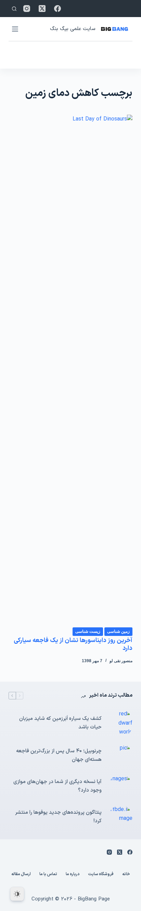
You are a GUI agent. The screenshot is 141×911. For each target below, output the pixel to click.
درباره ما (72, 874)
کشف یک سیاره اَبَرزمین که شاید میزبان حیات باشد (60, 723)
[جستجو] (14, 8)
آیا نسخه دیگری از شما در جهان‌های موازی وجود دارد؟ (57, 786)
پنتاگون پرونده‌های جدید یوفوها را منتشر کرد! (58, 817)
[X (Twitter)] (42, 8)
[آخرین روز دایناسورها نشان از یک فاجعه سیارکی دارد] (71, 371)
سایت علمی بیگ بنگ (72, 29)
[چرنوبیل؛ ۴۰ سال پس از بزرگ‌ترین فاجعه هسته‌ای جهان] (120, 756)
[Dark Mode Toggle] (17, 894)
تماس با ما (48, 874)
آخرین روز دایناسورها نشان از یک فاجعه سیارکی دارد (73, 644)
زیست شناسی (87, 631)
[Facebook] (57, 8)
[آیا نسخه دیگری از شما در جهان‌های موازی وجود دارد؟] (120, 786)
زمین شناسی (118, 631)
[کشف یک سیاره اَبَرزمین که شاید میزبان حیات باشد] (120, 723)
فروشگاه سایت (101, 874)
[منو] (15, 29)
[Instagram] (26, 8)
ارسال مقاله (21, 874)
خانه (126, 874)
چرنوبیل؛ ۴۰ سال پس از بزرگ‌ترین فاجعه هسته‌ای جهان (59, 755)
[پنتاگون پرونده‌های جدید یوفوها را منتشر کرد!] (120, 817)
